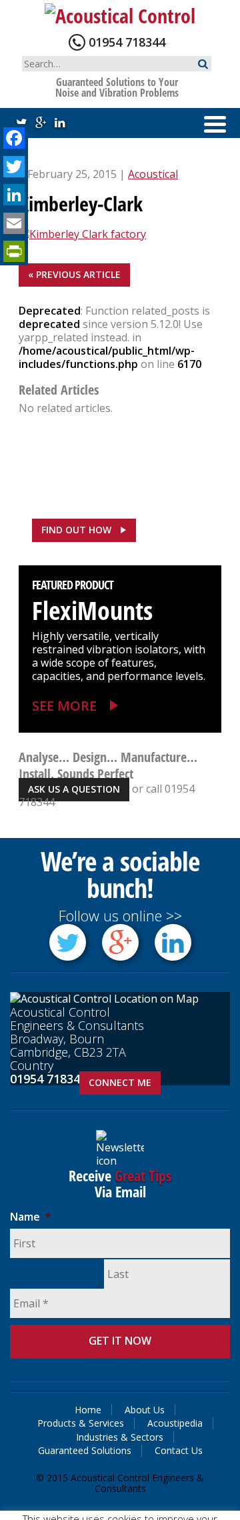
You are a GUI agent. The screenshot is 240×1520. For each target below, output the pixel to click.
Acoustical (153, 174)
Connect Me (120, 1082)
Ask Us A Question (74, 789)
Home (88, 1409)
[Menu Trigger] (215, 123)
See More (64, 706)
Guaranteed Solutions (84, 1450)
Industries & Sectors (119, 1437)
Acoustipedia (175, 1423)
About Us (145, 1409)
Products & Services (80, 1423)
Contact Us (179, 1450)
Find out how (76, 529)
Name (30, 1217)
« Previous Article (74, 274)
